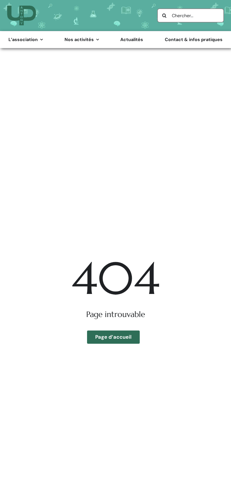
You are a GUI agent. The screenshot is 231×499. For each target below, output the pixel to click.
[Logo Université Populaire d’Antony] (21, 8)
